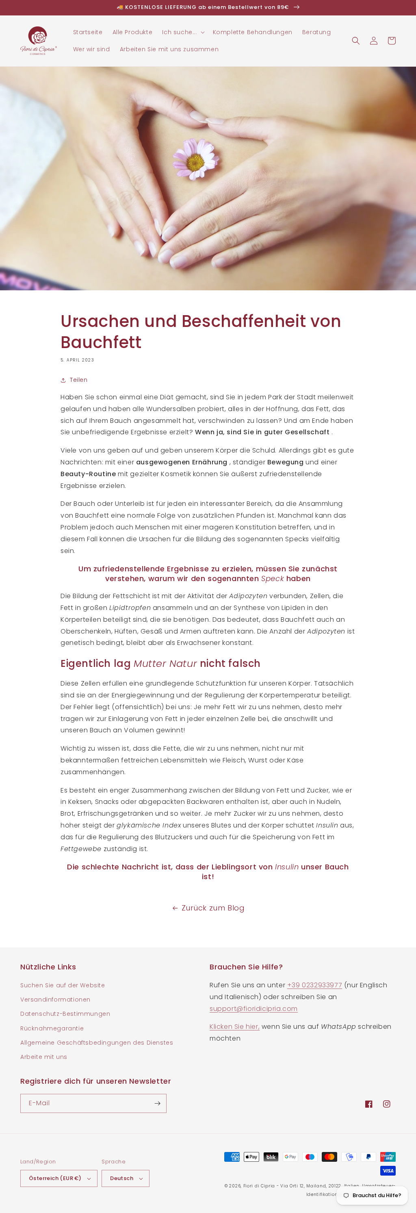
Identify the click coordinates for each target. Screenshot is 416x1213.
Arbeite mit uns (43, 1057)
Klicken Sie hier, (235, 1026)
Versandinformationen (55, 999)
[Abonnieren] (157, 1103)
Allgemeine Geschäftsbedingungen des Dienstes (96, 1043)
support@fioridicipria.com (254, 1008)
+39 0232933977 (314, 985)
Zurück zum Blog (213, 908)
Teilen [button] (79, 380)
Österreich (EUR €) (55, 1178)
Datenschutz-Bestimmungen (65, 1014)
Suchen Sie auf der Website (62, 985)
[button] (182, 32)
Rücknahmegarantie (52, 1028)
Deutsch (121, 1178)
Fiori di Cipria (259, 1186)
